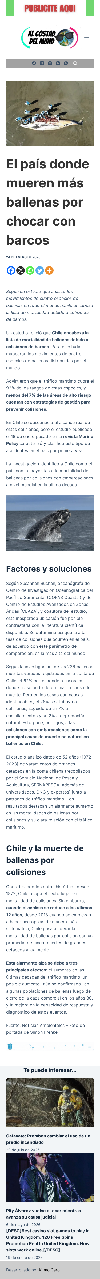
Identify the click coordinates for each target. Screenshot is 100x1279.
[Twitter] (39, 270)
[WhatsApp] (66, 63)
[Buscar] (75, 63)
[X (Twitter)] (42, 63)
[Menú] (86, 37)
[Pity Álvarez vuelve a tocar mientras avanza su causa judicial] (50, 1177)
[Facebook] (34, 63)
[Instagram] (50, 63)
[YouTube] (58, 63)
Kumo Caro (49, 1269)
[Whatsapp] (30, 270)
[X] (20, 270)
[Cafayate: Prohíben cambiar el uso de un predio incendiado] (50, 1103)
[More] (49, 270)
